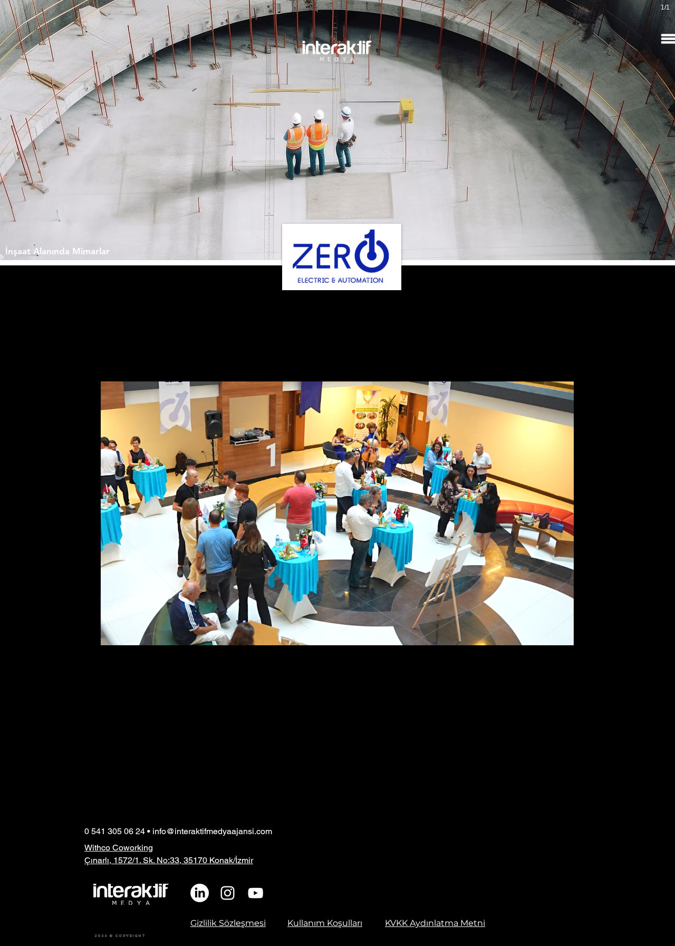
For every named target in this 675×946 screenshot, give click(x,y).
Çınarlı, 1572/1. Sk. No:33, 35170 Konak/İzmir (168, 860)
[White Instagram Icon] (227, 893)
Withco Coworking (118, 848)
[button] (560, 633)
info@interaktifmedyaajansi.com (212, 831)
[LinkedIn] (199, 893)
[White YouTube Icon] (255, 893)
